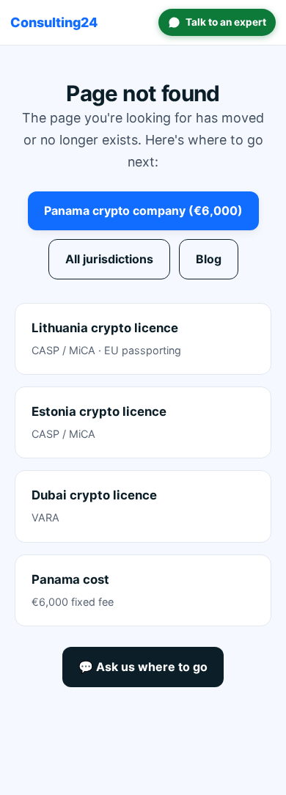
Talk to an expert (226, 22)
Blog (208, 259)
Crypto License (54, 22)
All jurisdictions (109, 259)
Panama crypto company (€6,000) (143, 210)
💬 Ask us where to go (143, 666)
